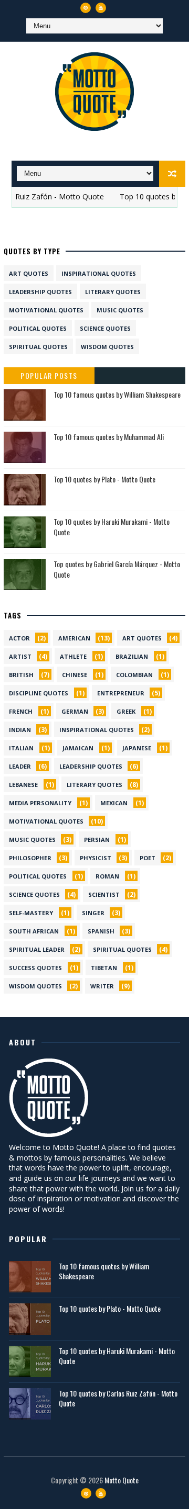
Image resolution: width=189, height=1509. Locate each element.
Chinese (74, 675)
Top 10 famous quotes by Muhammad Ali (109, 436)
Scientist (104, 894)
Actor (19, 638)
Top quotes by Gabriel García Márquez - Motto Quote (117, 569)
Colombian (134, 675)
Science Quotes (105, 328)
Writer (102, 986)
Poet (147, 858)
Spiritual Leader (37, 949)
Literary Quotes (113, 292)
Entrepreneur (120, 693)
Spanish (101, 931)
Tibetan (104, 968)
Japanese (136, 748)
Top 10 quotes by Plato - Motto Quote (104, 479)
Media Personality (40, 803)
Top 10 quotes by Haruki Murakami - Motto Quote (112, 526)
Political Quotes (38, 328)
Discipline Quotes (38, 693)
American (74, 638)
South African (34, 931)
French (21, 711)
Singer (93, 913)
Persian (97, 839)
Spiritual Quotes (38, 347)
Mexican (114, 803)
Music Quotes (120, 310)
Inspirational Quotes (98, 273)
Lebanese (23, 785)
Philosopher (30, 858)
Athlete (73, 656)
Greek (126, 711)
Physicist (95, 858)
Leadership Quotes (40, 292)
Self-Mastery (31, 913)
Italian (21, 748)
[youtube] (101, 8)
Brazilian (132, 656)
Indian (20, 730)
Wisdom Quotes (107, 347)
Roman (107, 876)
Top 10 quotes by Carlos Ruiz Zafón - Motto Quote (118, 1398)
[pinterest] (85, 8)
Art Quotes (28, 273)
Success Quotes (35, 968)
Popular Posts (49, 375)
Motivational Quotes (46, 310)
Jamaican (77, 748)
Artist (20, 656)
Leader (20, 766)
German (74, 711)
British (21, 675)
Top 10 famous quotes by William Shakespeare (117, 394)
